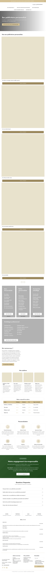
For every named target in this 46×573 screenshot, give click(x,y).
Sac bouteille (19, 330)
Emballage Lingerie (20, 325)
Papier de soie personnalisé (35, 305)
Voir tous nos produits (9, 314)
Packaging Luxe (28, 9)
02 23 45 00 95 (6, 565)
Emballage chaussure (8, 333)
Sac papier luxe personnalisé (7, 297)
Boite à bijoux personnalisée (21, 296)
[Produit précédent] (22, 282)
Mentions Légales (15, 562)
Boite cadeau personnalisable (21, 301)
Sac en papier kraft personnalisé (7, 301)
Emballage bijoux (7, 325)
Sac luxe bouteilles (5, 275)
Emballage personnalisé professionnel (23, 7)
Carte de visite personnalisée (35, 294)
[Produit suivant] (24, 282)
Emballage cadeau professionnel (7, 331)
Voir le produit (23, 83)
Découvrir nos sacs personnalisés (10, 24)
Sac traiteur (19, 334)
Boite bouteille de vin (23, 298)
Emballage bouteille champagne (22, 309)
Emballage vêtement (21, 329)
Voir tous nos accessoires (37, 314)
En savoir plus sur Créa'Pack (8, 364)
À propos (14, 557)
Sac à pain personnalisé (8, 329)
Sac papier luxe (26, 562)
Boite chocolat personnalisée (21, 304)
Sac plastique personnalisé (6, 304)
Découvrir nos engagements (22, 474)
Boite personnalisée (35, 7)
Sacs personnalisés (10, 7)
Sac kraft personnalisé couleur (7, 177)
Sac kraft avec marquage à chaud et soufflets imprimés (11, 80)
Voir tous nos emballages (11, 340)
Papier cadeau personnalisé (35, 302)
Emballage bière (22, 306)
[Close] (45, 1)
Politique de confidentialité (17, 560)
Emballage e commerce (8, 335)
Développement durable (16, 558)
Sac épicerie (19, 332)
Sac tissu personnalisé (8, 306)
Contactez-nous (15, 563)
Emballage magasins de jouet (22, 327)
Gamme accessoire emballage (19, 9)
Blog (13, 559)
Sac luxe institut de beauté (6, 129)
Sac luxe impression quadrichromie (7, 226)
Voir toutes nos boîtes (23, 314)
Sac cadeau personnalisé (6, 294)
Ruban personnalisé (36, 307)
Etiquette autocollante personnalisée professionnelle (37, 298)
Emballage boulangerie (8, 327)
